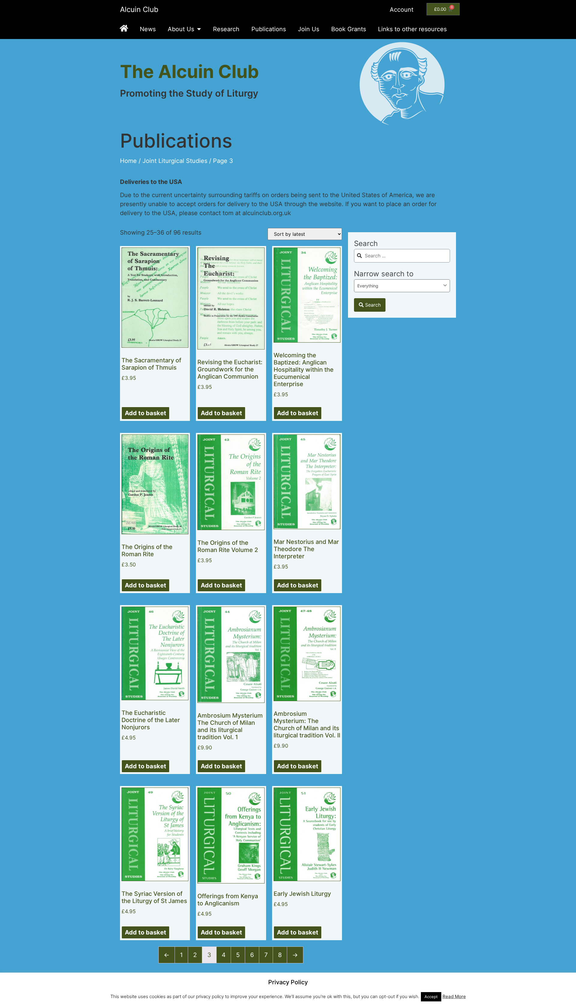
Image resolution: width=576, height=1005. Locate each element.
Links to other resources (412, 29)
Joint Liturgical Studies (174, 160)
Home (128, 160)
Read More (454, 996)
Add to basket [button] (145, 413)
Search (366, 243)
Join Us (308, 29)
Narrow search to (383, 273)
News (148, 29)
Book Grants (348, 29)
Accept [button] (431, 996)
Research (226, 29)
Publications (268, 29)
